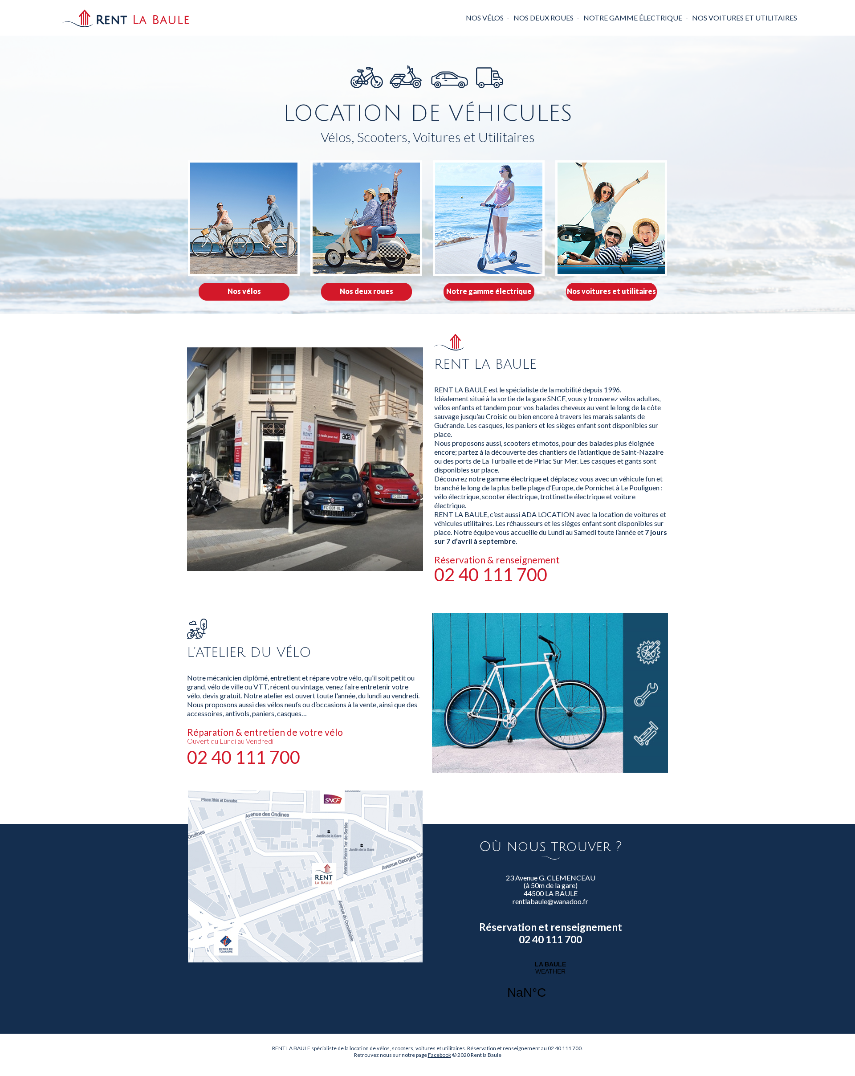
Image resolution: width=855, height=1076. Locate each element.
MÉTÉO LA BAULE (550, 986)
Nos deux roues (543, 17)
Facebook (439, 1055)
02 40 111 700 (490, 574)
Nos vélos (485, 17)
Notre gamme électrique (632, 17)
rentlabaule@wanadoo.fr (550, 901)
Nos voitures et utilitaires (744, 17)
